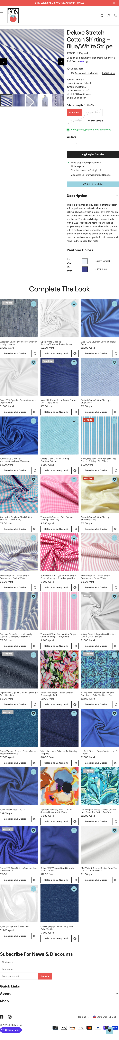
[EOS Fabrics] (13, 15)
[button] (115, 15)
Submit (45, 976)
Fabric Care (108, 72)
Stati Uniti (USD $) (106, 1016)
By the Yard (74, 112)
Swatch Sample (95, 120)
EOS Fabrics (15, 1025)
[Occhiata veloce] (34, 353)
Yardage (71, 136)
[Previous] (3, 61)
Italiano (82, 1016)
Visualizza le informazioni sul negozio (91, 175)
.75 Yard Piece (75, 120)
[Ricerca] (102, 15)
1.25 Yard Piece (93, 112)
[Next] (61, 61)
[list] (32, 61)
